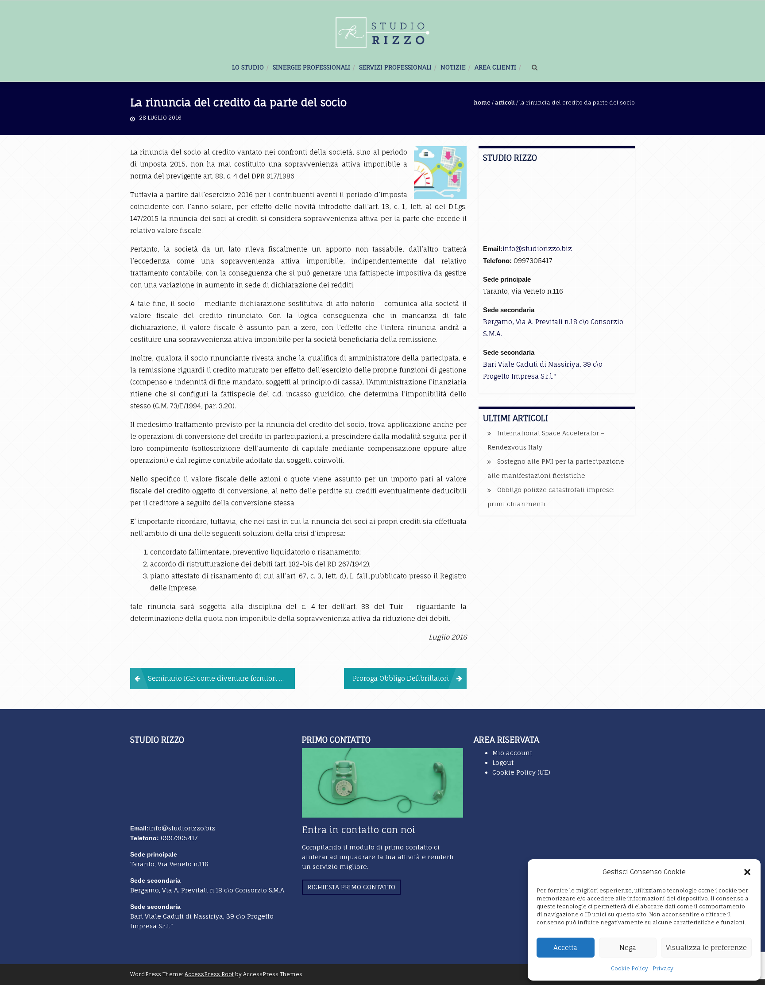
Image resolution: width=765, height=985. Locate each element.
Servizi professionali (395, 67)
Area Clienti (495, 67)
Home (482, 102)
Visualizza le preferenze (706, 947)
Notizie (453, 67)
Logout (503, 762)
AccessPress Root (209, 974)
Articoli (505, 102)
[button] (747, 872)
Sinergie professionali (311, 67)
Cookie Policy (629, 968)
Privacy (663, 968)
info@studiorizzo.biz (537, 248)
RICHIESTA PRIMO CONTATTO (351, 887)
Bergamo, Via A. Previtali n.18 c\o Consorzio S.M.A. (208, 890)
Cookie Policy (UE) (521, 772)
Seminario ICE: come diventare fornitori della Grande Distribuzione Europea (221, 678)
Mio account (512, 752)
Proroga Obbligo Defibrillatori (401, 678)
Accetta (565, 947)
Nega (627, 947)
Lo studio (248, 67)
